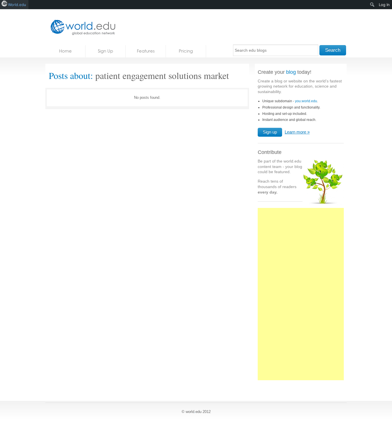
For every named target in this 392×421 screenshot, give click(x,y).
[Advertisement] (301, 297)
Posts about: (71, 75)
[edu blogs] (81, 27)
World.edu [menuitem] (17, 4)
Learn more (295, 132)
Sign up (270, 132)
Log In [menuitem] (384, 4)
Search (332, 50)
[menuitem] (372, 4)
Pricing (186, 51)
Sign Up (105, 51)
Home (65, 51)
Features (146, 51)
